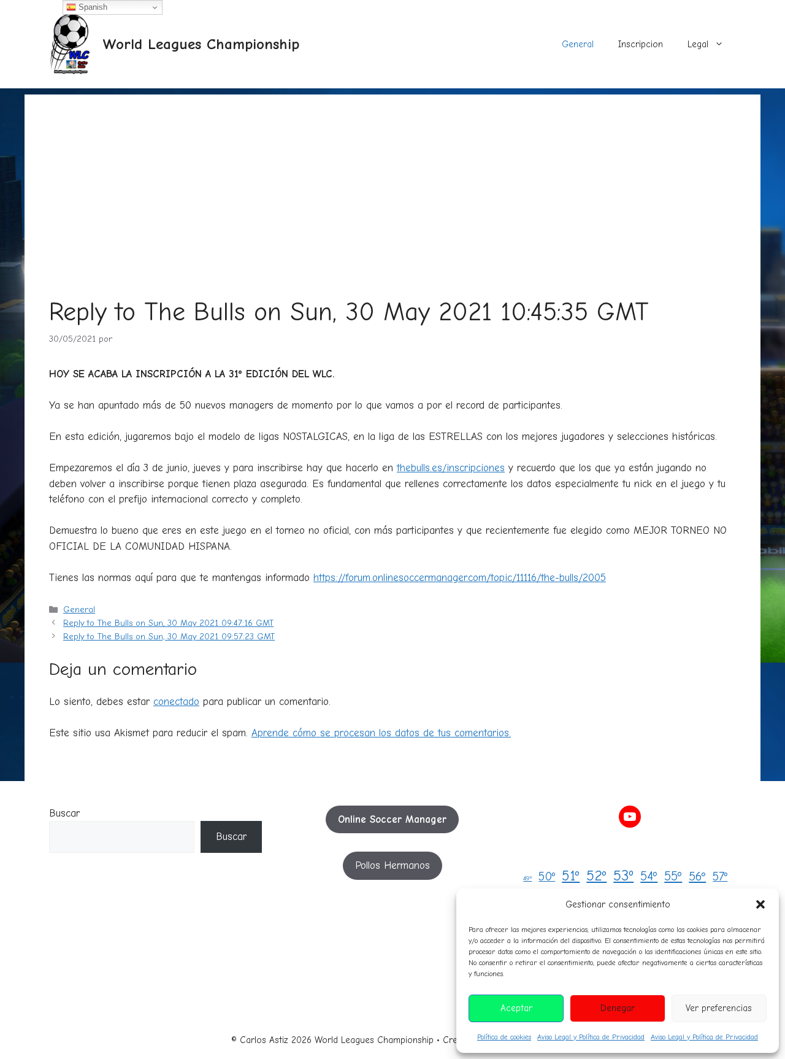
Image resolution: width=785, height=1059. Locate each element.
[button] (760, 904)
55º (673, 876)
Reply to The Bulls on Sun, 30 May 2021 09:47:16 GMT (168, 623)
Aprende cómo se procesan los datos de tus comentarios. (381, 733)
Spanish (91, 7)
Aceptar (516, 1008)
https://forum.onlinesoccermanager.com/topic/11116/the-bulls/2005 (459, 577)
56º (697, 876)
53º (623, 875)
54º (648, 876)
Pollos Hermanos (392, 865)
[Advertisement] (392, 180)
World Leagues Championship (200, 44)
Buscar (64, 813)
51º (571, 876)
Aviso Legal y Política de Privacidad (591, 1037)
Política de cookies (504, 1037)
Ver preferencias (719, 1008)
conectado (176, 701)
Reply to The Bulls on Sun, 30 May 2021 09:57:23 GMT (169, 636)
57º (720, 876)
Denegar (617, 1008)
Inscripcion (640, 44)
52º (596, 876)
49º (527, 878)
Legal (697, 44)
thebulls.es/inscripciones (451, 468)
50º (546, 876)
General (578, 44)
